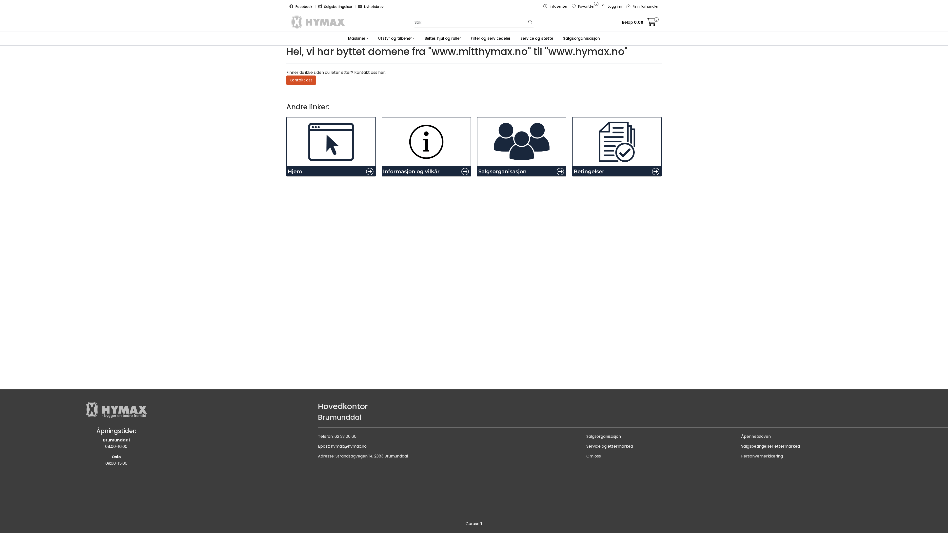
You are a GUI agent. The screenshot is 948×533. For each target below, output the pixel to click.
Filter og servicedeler (491, 38)
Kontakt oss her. (370, 72)
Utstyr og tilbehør (395, 38)
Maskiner (356, 38)
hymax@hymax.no (349, 446)
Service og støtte (536, 38)
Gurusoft (474, 524)
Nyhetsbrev (373, 6)
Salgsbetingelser (338, 6)
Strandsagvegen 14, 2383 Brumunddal (372, 456)
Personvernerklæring (762, 456)
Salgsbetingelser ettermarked (770, 446)
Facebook (304, 6)
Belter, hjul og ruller (443, 38)
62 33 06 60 (345, 436)
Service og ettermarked (609, 446)
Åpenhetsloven (756, 436)
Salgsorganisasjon (581, 38)
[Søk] (530, 22)
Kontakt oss (301, 80)
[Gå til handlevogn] (651, 23)
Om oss (593, 456)
